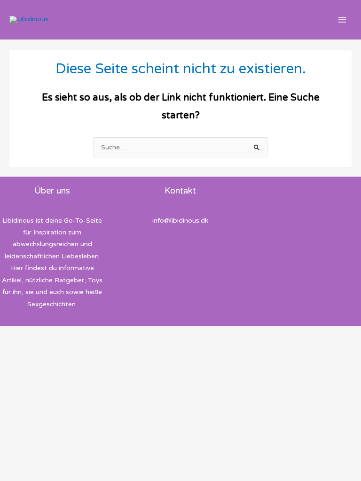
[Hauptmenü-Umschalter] (342, 20)
